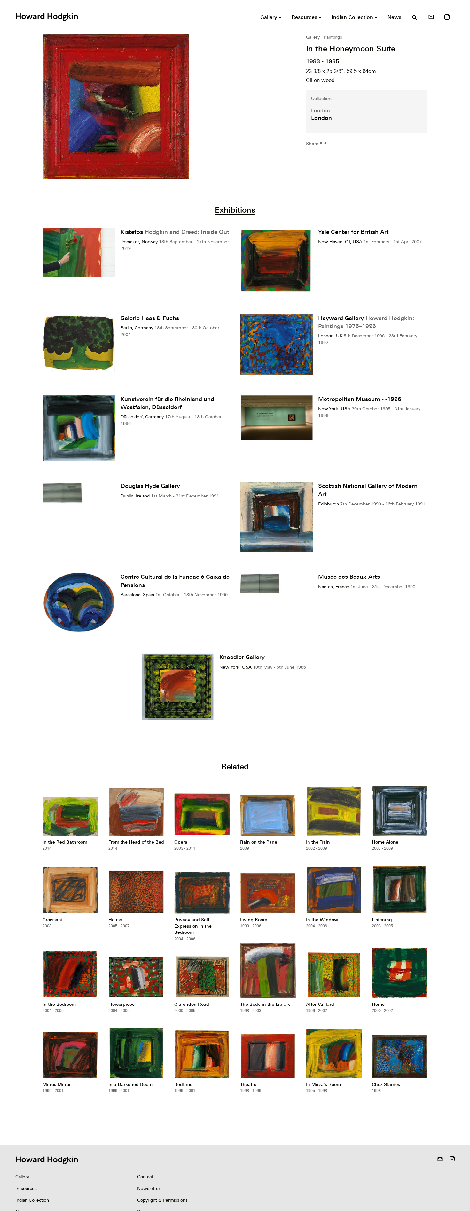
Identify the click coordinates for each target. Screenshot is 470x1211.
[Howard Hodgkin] (47, 16)
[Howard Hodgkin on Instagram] (447, 17)
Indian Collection (32, 1200)
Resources (26, 1188)
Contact (145, 1176)
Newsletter (148, 1188)
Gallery (313, 37)
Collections (322, 98)
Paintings (333, 37)
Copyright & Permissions (162, 1200)
